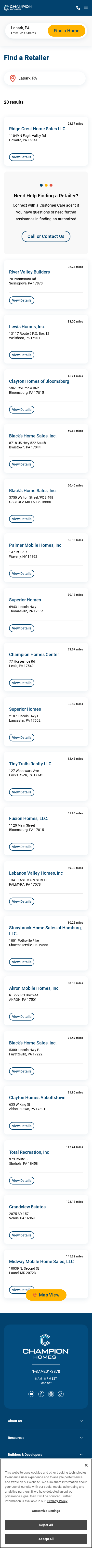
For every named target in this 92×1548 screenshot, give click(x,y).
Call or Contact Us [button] (45, 236)
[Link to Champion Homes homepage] (18, 8)
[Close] (86, 1465)
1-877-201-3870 (46, 1371)
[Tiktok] (61, 1394)
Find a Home (67, 30)
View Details (21, 157)
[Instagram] (51, 1394)
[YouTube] (31, 1394)
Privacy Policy (57, 1501)
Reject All (46, 1525)
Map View (49, 1294)
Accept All (46, 1539)
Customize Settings (46, 1511)
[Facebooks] (41, 1394)
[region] (46, 1503)
